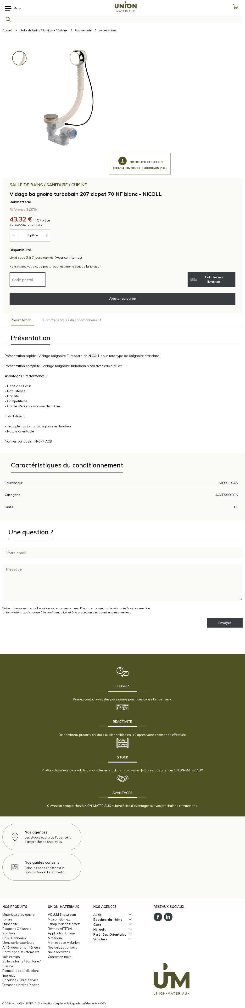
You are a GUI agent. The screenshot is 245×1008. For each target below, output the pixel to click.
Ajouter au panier (122, 298)
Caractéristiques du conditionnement (72, 320)
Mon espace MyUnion (64, 942)
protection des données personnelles (104, 612)
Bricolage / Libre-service (20, 980)
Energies (8, 975)
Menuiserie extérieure (18, 942)
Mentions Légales (53, 1003)
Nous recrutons (59, 952)
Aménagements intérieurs (21, 947)
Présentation (21, 320)
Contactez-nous (59, 957)
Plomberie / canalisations (20, 971)
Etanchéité (10, 924)
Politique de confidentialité (82, 1003)
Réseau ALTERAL (60, 929)
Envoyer (224, 623)
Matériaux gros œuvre (18, 914)
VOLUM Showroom (62, 914)
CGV (103, 1003)
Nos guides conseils (62, 947)
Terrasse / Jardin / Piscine (20, 985)
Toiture (7, 919)
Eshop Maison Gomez (64, 924)
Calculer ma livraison (214, 279)
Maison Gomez (59, 919)
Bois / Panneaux (14, 938)
